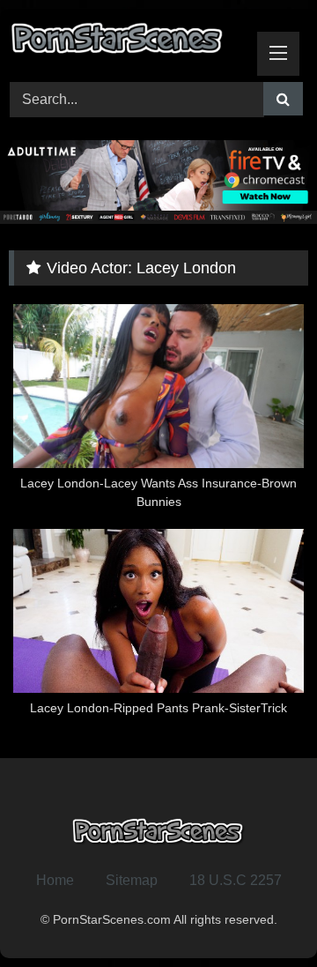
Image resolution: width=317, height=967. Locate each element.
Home (55, 880)
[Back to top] (262, 914)
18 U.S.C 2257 (235, 880)
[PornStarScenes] (130, 43)
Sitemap (132, 880)
